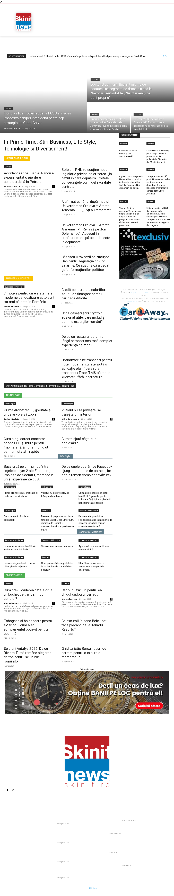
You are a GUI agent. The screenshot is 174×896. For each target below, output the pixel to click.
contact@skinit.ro (9, 842)
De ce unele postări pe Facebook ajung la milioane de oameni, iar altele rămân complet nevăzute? (87, 470)
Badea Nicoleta (11, 306)
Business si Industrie (14, 287)
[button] (166, 30)
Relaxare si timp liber (110, 865)
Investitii (46, 510)
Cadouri (45, 557)
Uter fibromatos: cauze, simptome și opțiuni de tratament (92, 566)
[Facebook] (7, 790)
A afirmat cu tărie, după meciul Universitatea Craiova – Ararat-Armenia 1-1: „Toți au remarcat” (86, 206)
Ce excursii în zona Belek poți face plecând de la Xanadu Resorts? (85, 625)
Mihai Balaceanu (70, 419)
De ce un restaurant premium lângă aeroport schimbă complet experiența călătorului (87, 341)
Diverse (8, 108)
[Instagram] (13, 790)
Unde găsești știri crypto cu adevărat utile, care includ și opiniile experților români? (84, 317)
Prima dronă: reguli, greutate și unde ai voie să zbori (28, 412)
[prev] (163, 56)
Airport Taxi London (140, 292)
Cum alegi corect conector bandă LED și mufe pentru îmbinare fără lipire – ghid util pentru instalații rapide (27, 445)
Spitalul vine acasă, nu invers (57, 546)
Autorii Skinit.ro (12, 186)
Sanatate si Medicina (14, 540)
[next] (165, 56)
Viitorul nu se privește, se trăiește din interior (81, 412)
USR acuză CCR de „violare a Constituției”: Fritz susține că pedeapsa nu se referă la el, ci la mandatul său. (70, 870)
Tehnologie (10, 403)
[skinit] (24, 22)
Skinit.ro (93, 888)
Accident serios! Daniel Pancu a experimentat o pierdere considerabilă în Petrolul (29, 177)
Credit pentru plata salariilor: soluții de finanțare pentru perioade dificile (84, 294)
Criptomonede (130, 301)
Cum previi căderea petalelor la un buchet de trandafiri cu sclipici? (57, 566)
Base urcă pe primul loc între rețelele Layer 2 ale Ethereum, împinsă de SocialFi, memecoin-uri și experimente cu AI (29, 472)
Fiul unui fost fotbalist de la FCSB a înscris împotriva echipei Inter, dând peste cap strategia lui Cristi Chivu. (88, 56)
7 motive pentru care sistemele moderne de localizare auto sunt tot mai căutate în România (29, 297)
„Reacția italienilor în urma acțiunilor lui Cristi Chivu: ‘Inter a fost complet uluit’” (121, 828)
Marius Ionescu (11, 603)
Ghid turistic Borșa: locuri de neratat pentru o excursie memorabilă (84, 653)
